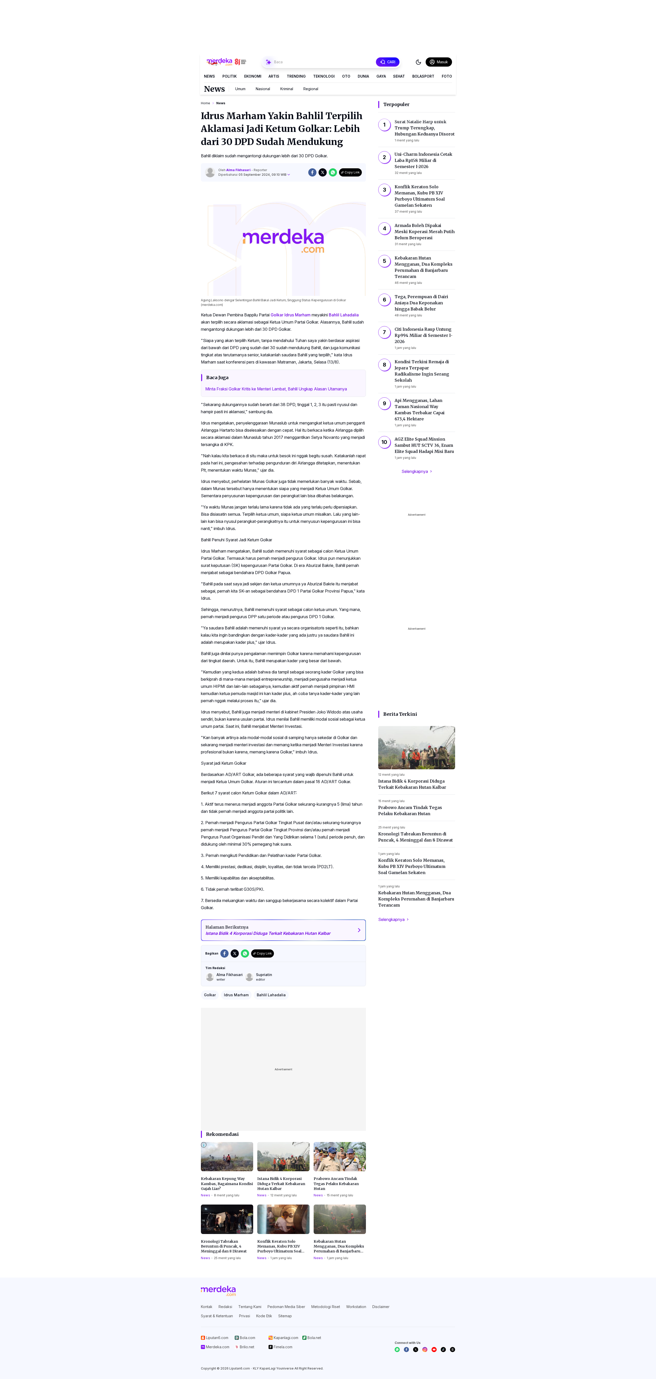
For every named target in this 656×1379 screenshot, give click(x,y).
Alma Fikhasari (238, 170)
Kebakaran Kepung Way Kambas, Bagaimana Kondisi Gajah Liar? (227, 1183)
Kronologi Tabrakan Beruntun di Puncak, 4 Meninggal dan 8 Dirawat (224, 1246)
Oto (346, 76)
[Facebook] (406, 1349)
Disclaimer (380, 1306)
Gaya (381, 76)
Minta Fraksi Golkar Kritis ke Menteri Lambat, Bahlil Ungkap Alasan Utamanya (276, 388)
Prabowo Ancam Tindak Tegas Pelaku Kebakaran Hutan (336, 1183)
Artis (274, 76)
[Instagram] (424, 1349)
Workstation (356, 1306)
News (209, 76)
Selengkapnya (415, 471)
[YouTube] (434, 1349)
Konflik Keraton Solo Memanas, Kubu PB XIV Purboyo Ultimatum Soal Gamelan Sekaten (279, 1246)
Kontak (206, 1306)
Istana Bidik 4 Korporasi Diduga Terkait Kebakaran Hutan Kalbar (281, 1183)
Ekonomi (252, 76)
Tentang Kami (249, 1306)
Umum (240, 89)
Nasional (263, 89)
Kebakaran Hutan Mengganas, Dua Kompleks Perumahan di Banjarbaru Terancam (339, 1246)
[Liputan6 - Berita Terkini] (218, 1291)
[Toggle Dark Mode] (418, 62)
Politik (229, 76)
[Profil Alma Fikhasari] (210, 172)
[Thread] (452, 1349)
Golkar (277, 314)
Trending (296, 76)
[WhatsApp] (397, 1349)
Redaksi (225, 1306)
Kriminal (286, 89)
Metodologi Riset (325, 1306)
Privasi (244, 1316)
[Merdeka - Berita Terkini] (226, 62)
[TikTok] (443, 1349)
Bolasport (423, 76)
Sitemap (285, 1316)
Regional (310, 89)
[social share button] (312, 172)
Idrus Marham (297, 314)
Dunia (363, 76)
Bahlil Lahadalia (344, 314)
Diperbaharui (252, 175)
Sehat (399, 76)
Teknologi (324, 76)
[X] (415, 1349)
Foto (447, 76)
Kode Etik (264, 1316)
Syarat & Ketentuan (217, 1316)
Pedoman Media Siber (286, 1306)
